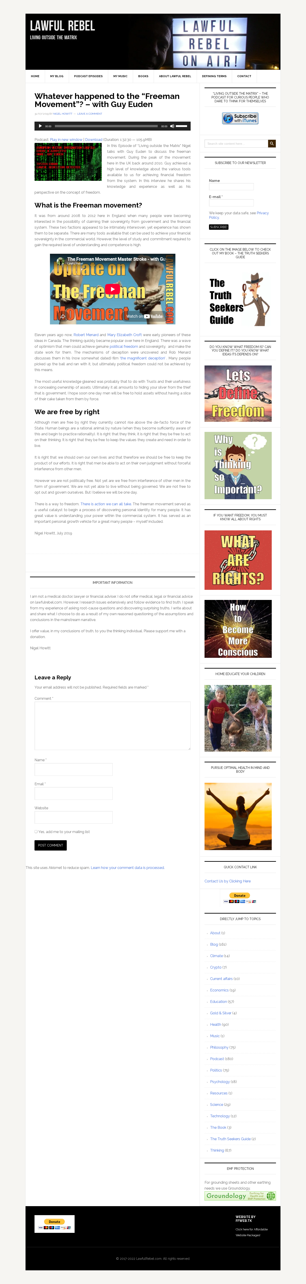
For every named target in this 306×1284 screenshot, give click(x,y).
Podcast (217, 1059)
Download (93, 140)
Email (40, 784)
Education (218, 1002)
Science (216, 1104)
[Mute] (172, 126)
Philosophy (219, 1047)
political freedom (124, 346)
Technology (220, 1116)
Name (40, 760)
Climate (216, 956)
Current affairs (221, 979)
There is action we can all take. (106, 504)
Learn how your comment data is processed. (128, 868)
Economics (219, 990)
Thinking (217, 1150)
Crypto (216, 967)
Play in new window (66, 140)
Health (215, 1024)
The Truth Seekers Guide (230, 1139)
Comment (43, 698)
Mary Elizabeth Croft (124, 335)
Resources (219, 1093)
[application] (112, 126)
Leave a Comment (89, 113)
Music (215, 1036)
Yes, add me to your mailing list (63, 832)
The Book (218, 1127)
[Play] (40, 126)
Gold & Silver (220, 1013)
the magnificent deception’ (143, 358)
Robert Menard (86, 335)
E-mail (216, 197)
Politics (216, 1070)
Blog (214, 944)
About (215, 933)
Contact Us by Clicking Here (228, 881)
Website (41, 808)
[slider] (182, 126)
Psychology (220, 1082)
